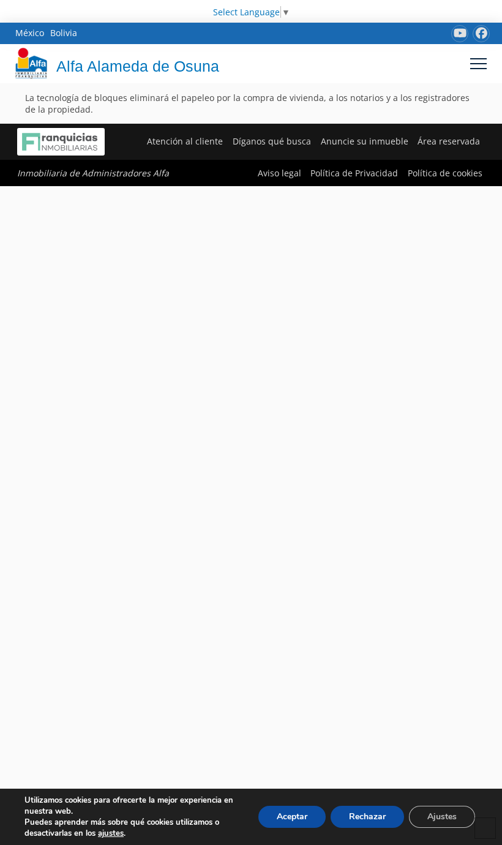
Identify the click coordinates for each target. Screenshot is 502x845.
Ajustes (442, 816)
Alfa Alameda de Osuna (137, 66)
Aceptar (292, 816)
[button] (478, 63)
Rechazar (367, 816)
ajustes (111, 833)
